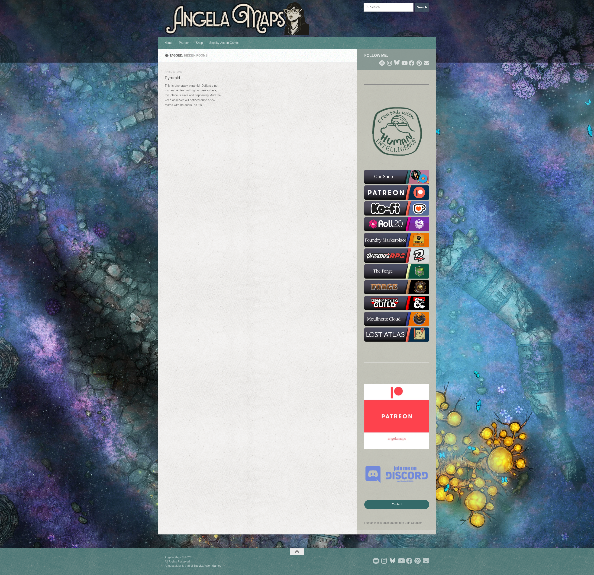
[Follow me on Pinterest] (419, 63)
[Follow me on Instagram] (389, 63)
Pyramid (172, 78)
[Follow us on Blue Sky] (397, 63)
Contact (397, 504)
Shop (199, 42)
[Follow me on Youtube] (404, 63)
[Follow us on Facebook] (411, 63)
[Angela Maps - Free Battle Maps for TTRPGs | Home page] (237, 18)
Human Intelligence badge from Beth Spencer (393, 522)
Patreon (184, 42)
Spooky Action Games (224, 42)
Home (168, 42)
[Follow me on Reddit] (382, 63)
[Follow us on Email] (426, 63)
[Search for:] (388, 7)
